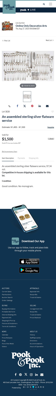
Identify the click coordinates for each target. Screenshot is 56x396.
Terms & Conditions (9, 326)
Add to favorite (52, 111)
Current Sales (6, 291)
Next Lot (49, 40)
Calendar (5, 335)
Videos (4, 346)
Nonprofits (33, 294)
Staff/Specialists (35, 338)
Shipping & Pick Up (8, 321)
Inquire (51, 127)
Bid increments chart (9, 151)
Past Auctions (6, 294)
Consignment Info (36, 309)
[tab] (8, 159)
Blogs (4, 341)
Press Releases (7, 338)
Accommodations (36, 344)
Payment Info (6, 318)
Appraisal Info (34, 291)
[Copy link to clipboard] (9, 106)
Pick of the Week (8, 344)
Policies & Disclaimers (9, 323)
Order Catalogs (7, 300)
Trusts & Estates (35, 297)
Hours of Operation (36, 346)
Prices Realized (35, 318)
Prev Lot (7, 40)
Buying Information (8, 309)
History (32, 335)
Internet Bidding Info (9, 315)
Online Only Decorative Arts (31, 25)
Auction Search (7, 297)
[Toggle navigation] (50, 4)
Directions (33, 341)
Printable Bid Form (8, 312)
